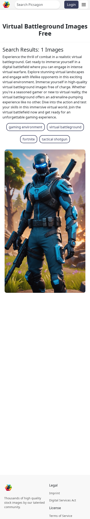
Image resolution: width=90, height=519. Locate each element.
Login (71, 4)
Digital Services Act (62, 500)
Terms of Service (60, 516)
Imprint (54, 493)
